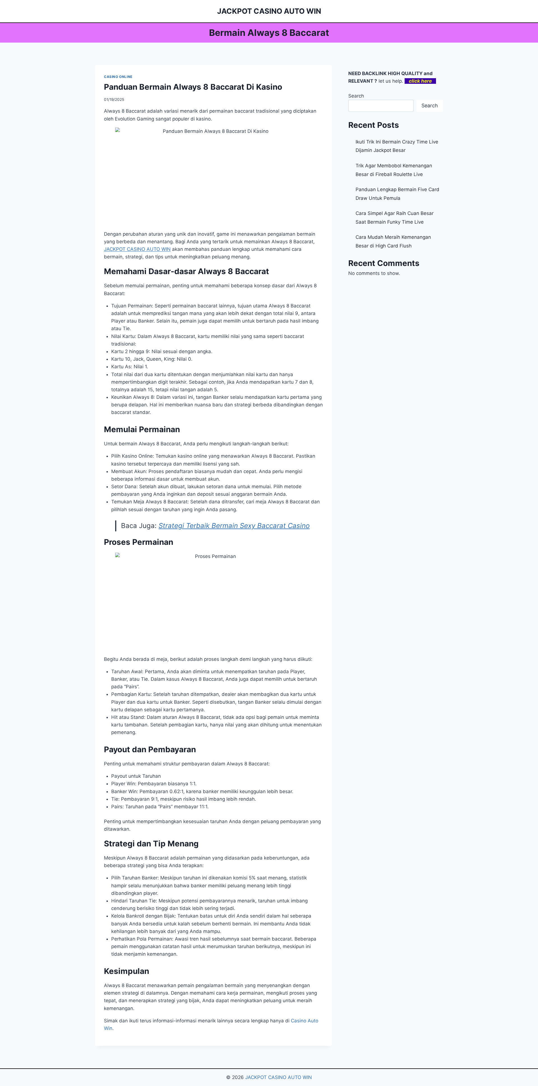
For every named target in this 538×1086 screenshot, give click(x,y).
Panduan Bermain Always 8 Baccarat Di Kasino (193, 87)
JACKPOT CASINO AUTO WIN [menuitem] (137, 249)
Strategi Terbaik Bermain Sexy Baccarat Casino (234, 526)
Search (356, 96)
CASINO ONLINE (118, 77)
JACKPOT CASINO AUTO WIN (278, 1077)
